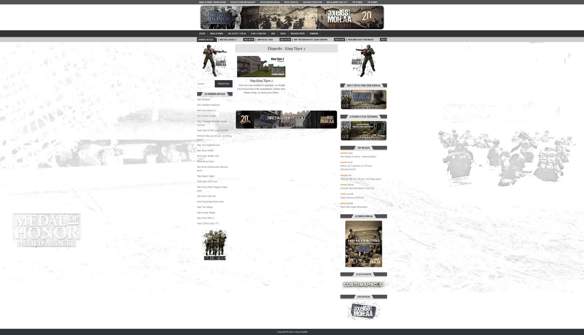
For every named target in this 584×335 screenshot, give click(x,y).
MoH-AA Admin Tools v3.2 (337, 2)
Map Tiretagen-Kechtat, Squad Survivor (211, 123)
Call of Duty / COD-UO (237, 33)
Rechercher (223, 84)
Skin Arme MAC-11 (205, 218)
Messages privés (298, 33)
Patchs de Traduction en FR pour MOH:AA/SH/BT (356, 168)
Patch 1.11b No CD (291, 2)
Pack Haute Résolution (312, 2)
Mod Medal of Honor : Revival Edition (358, 157)
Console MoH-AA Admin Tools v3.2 (357, 188)
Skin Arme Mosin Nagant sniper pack (212, 189)
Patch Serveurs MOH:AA (270, 2)
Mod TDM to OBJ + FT (208, 224)
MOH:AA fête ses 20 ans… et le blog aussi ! (214, 138)
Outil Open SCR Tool (207, 182)
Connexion (314, 33)
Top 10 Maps (372, 2)
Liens (273, 33)
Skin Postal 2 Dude (206, 116)
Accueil (202, 33)
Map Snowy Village (206, 213)
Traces (283, 33)
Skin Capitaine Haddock (208, 105)
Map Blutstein (203, 99)
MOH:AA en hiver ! (206, 161)
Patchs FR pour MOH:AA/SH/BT (243, 2)
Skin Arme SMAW (205, 151)
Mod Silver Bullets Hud (208, 156)
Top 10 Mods (357, 2)
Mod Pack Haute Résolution (353, 207)
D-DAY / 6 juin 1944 (258, 33)
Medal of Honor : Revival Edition (212, 2)
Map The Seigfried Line (208, 145)
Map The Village (205, 207)
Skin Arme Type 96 (206, 196)
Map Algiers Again (205, 176)
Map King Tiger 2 (261, 80)
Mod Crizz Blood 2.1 (206, 110)
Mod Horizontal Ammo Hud (210, 202)
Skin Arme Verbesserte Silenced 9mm (212, 169)
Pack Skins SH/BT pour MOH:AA (212, 130)
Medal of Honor (216, 33)
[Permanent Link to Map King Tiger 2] (261, 66)
